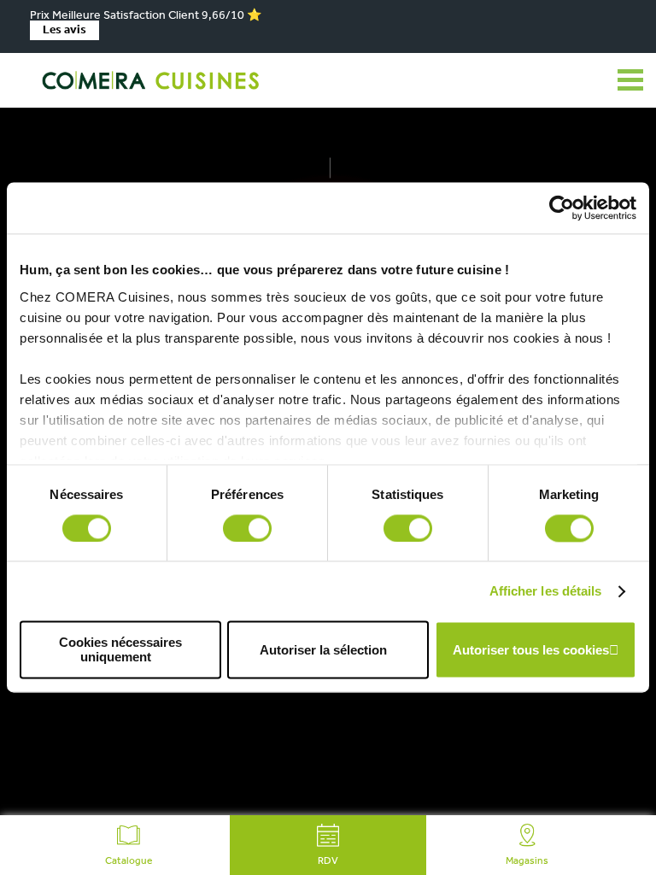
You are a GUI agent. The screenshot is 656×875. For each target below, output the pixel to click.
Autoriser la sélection (323, 650)
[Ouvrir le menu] (630, 80)
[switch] (247, 528)
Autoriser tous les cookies (531, 650)
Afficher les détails (545, 591)
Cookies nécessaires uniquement (120, 650)
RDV (328, 861)
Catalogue (128, 861)
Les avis (64, 30)
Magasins (527, 861)
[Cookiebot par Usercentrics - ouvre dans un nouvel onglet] (561, 207)
